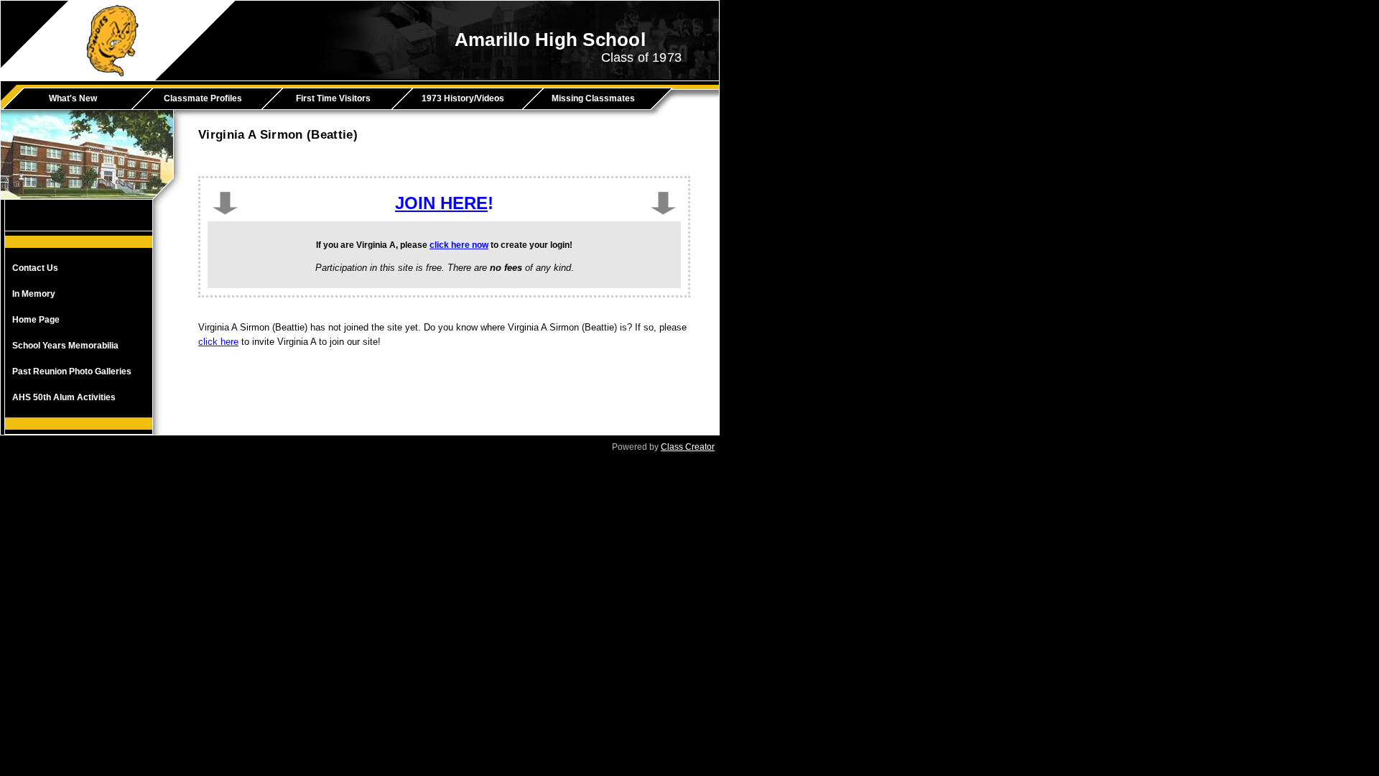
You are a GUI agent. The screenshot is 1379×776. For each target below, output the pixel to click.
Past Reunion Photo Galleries (71, 371)
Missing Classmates (593, 98)
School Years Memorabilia (65, 346)
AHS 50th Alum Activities (64, 397)
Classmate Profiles (203, 98)
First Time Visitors (333, 98)
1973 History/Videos (463, 98)
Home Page (36, 320)
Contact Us (35, 268)
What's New (73, 98)
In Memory (33, 294)
